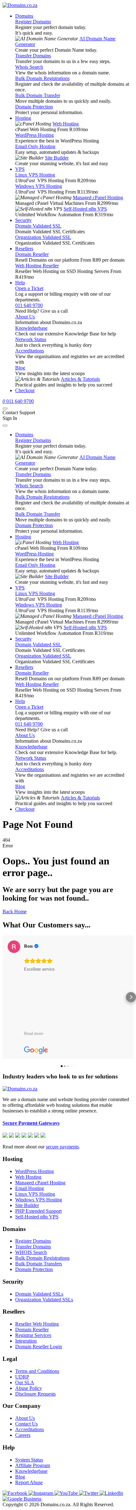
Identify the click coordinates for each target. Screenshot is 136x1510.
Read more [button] (33, 1033)
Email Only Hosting (35, 146)
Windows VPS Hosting (38, 186)
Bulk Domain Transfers (38, 1263)
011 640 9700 (29, 305)
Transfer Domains (33, 55)
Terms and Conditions (37, 1371)
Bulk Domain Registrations (42, 78)
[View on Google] (14, 946)
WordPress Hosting (34, 135)
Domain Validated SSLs (39, 1294)
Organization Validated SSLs (44, 1299)
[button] (5, 997)
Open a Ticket (29, 288)
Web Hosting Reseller (37, 265)
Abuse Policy (28, 1388)
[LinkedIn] (111, 1493)
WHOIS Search (31, 1252)
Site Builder (57, 157)
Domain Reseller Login (38, 1346)
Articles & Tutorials (80, 379)
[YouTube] (66, 1493)
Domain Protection (34, 106)
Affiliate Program (32, 1465)
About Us (25, 316)
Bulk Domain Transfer (37, 95)
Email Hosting (29, 1188)
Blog (20, 367)
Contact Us (26, 1423)
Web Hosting (66, 123)
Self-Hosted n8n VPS (85, 209)
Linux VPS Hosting (35, 174)
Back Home (15, 911)
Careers (22, 1435)
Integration (26, 1341)
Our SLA (24, 1382)
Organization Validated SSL (43, 237)
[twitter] (89, 1493)
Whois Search (29, 67)
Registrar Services (33, 1335)
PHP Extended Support (38, 1211)
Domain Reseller (32, 254)
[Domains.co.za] (20, 5)
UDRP (22, 1376)
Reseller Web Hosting (37, 1324)
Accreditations (29, 350)
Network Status (30, 339)
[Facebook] (15, 1493)
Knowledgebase (31, 328)
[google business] (22, 1498)
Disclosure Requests (35, 1394)
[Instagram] (41, 1493)
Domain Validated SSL (38, 226)
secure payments (62, 1146)
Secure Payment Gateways (31, 1123)
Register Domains (33, 21)
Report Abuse (29, 1482)
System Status (29, 1459)
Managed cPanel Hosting (98, 197)
